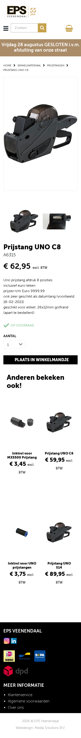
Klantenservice (20, 695)
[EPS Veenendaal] (21, 11)
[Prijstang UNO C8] (40, 133)
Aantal (9, 336)
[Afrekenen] (69, 27)
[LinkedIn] (14, 640)
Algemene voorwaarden (29, 701)
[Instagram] (6, 640)
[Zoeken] (42, 27)
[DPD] (15, 670)
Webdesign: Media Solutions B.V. (40, 728)
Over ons (16, 707)
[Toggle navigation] (5, 28)
